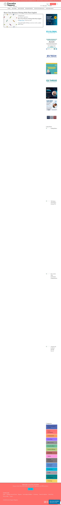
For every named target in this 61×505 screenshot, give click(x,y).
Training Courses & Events (11, 494)
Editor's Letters (51, 442)
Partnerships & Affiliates (27, 494)
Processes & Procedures (50, 465)
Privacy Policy (6, 496)
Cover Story (50, 439)
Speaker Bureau (29, 8)
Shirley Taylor (22, 20)
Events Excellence (51, 446)
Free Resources (49, 8)
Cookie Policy (50, 494)
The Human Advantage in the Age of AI (53, 203)
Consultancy (35, 494)
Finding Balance (54, 128)
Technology (50, 480)
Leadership (50, 452)
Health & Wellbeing (51, 449)
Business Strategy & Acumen (51, 427)
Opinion (49, 456)
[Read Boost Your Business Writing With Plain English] (10, 20)
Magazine (14, 8)
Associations (21, 8)
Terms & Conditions (43, 494)
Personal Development (50, 460)
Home (9, 8)
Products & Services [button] (39, 8)
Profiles (49, 472)
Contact (11, 496)
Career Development (50, 432)
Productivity (50, 469)
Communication (21, 15)
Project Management (50, 477)
